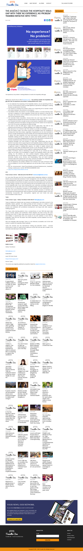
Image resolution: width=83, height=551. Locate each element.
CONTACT (48, 3)
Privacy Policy (70, 535)
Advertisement (71, 537)
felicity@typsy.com (10, 251)
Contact (69, 539)
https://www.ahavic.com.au (21, 169)
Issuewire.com (26, 99)
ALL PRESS (41, 3)
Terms (68, 533)
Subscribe (47, 540)
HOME (25, 3)
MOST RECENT (33, 3)
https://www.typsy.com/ (12, 259)
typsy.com (10, 169)
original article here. (40, 264)
